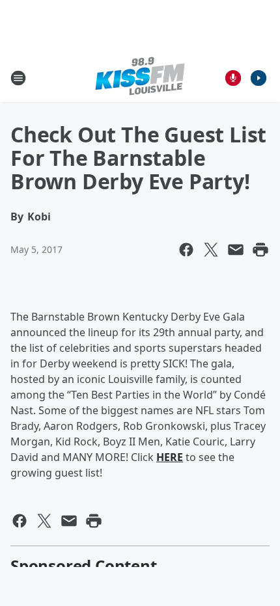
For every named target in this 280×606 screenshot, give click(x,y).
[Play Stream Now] (258, 78)
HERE (169, 457)
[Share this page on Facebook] (186, 250)
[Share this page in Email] (236, 250)
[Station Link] (140, 78)
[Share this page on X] (211, 250)
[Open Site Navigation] (18, 78)
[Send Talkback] (233, 78)
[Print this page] (260, 250)
